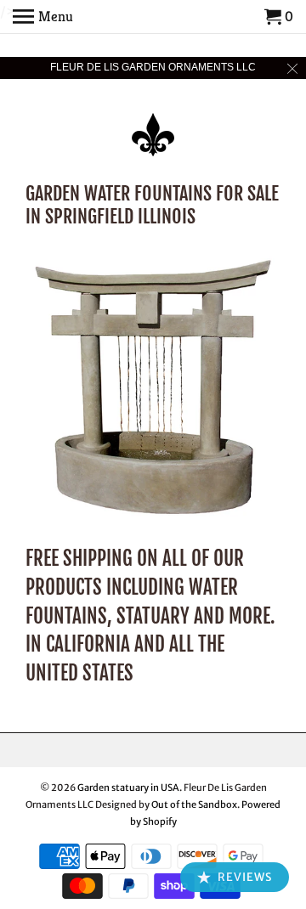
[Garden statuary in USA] (153, 123)
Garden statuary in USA (128, 787)
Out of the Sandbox (194, 804)
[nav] (43, 17)
